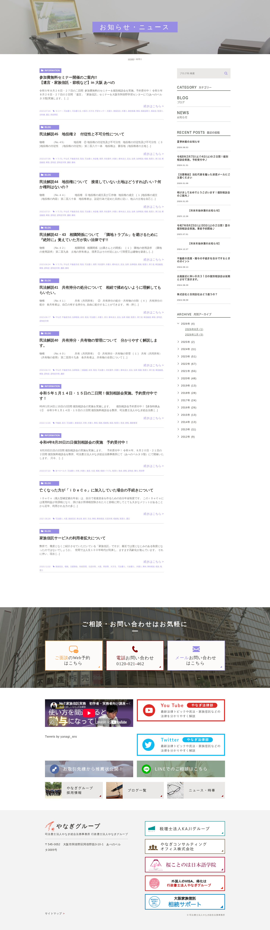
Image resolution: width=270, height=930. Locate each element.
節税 (127, 423)
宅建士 (109, 111)
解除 (48, 162)
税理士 (160, 111)
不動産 (58, 423)
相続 (146, 159)
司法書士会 (76, 111)
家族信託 (117, 111)
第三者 (158, 159)
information (52, 70)
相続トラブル (105, 471)
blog (48, 127)
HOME (131, 59)
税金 (122, 423)
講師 (69, 162)
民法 (129, 159)
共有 (82, 317)
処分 (64, 423)
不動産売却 (74, 159)
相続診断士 (145, 111)
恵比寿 (79, 519)
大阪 (65, 519)
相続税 (116, 519)
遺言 (48, 115)
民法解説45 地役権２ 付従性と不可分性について (83, 134)
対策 (85, 423)
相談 (111, 423)
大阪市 (85, 111)
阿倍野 (141, 471)
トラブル (59, 159)
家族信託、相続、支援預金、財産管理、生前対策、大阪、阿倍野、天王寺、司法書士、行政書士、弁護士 (98, 566)
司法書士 (67, 111)
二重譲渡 (84, 370)
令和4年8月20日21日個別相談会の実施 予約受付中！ (84, 442)
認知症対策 (61, 162)
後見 (88, 471)
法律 (133, 159)
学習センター (100, 111)
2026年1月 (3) (194, 334)
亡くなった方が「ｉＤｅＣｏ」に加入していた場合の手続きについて (96, 490)
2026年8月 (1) (194, 329)
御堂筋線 (131, 111)
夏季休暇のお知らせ (188, 141)
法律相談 (139, 159)
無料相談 (100, 519)
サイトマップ (53, 913)
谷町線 (42, 115)
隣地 (73, 162)
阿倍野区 (54, 115)
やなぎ (66, 159)
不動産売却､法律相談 (70, 317)
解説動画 (159, 264)
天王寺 (91, 111)
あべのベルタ (60, 471)
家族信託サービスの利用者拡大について (72, 538)
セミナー (59, 111)
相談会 (153, 111)
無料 (138, 111)
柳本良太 (122, 159)
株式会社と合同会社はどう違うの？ (197, 294)
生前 (93, 471)
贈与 (136, 471)
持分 (106, 317)
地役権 (95, 159)
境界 (101, 159)
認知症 (53, 162)
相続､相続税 (104, 423)
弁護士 (124, 111)
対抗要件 (107, 159)
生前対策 (108, 519)
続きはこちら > (154, 106)
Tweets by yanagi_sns (61, 736)
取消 (82, 159)
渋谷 (89, 519)
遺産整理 (133, 423)
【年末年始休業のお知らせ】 (199, 210)
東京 (85, 519)
